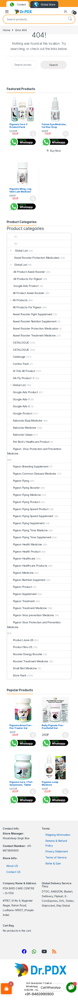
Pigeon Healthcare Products (30, 565)
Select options (32, 134)
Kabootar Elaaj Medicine (27, 420)
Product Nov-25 (22, 647)
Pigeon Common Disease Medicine (34, 473)
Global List (20, 250)
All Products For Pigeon (27, 279)
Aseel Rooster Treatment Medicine (34, 335)
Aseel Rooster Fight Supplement (32, 314)
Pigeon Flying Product (26, 502)
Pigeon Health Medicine (27, 544)
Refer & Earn (53, 863)
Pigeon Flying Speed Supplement (33, 516)
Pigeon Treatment (24, 601)
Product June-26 (23, 640)
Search (70, 19)
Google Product (22, 413)
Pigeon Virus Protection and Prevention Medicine (34, 451)
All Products (20, 300)
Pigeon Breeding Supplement (30, 466)
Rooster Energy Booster (27, 654)
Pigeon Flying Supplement (28, 523)
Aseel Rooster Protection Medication (36, 257)
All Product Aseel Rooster (29, 272)
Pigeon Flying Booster (26, 487)
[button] (71, 987)
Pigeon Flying (21, 480)
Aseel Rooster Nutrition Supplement (34, 321)
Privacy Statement (56, 851)
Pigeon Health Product (26, 551)
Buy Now (55, 150)
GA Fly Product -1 (23, 378)
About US (12, 866)
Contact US (13, 872)
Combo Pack (21, 364)
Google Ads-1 (21, 399)
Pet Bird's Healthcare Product (31, 441)
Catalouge (19, 356)
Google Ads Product (25, 286)
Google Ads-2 (21, 406)
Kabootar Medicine (24, 427)
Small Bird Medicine (25, 668)
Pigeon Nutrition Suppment (29, 580)
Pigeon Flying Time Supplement (32, 537)
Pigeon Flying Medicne (27, 495)
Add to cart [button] (66, 134)
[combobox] (34, 19)
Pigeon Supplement (25, 594)
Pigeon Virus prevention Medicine (33, 615)
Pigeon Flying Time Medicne (30, 530)
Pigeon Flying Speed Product (30, 509)
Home (6, 30)
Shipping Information (57, 834)
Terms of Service (56, 857)
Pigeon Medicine (23, 572)
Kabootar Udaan (23, 434)
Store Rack (19, 675)
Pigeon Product (22, 587)
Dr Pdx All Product (24, 371)
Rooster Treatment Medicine (30, 661)
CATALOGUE (21, 342)
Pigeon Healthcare (24, 558)
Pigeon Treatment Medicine (30, 608)
